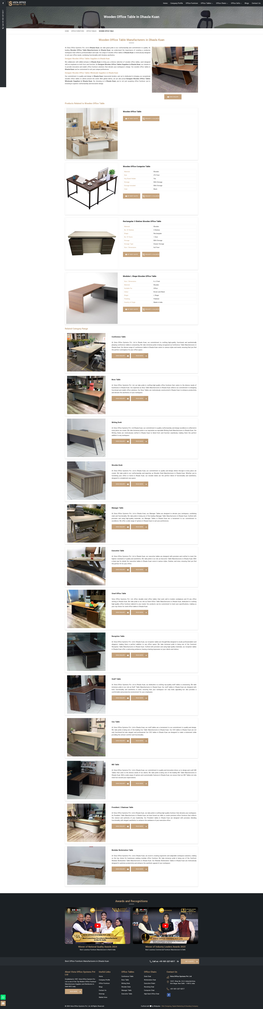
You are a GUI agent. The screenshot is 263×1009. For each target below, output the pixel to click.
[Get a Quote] (3, 1003)
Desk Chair (147, 976)
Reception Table (118, 636)
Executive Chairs (149, 983)
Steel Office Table (119, 593)
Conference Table (119, 337)
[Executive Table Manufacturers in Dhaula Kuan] (86, 566)
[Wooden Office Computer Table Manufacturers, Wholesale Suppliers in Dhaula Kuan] (92, 188)
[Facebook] (3, 3)
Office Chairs (221, 3)
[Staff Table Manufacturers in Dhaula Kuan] (86, 694)
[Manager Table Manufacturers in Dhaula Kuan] (86, 523)
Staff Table (116, 679)
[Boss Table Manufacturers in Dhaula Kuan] (86, 395)
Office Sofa (235, 3)
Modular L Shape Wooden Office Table (139, 276)
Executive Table (118, 551)
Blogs (247, 3)
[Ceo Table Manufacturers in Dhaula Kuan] (86, 737)
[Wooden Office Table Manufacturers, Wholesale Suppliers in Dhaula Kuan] (92, 133)
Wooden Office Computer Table (136, 166)
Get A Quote (189, 961)
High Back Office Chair (151, 994)
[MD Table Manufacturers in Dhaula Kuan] (86, 780)
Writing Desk (117, 422)
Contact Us (256, 3)
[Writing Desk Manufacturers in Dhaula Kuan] (86, 438)
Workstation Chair (150, 980)
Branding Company (191, 1006)
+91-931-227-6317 (177, 989)
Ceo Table (116, 722)
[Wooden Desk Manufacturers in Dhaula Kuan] (86, 480)
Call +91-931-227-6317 (3, 18)
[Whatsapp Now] (3, 997)
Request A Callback (152, 119)
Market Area (103, 997)
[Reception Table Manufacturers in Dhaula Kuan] (86, 652)
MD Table (115, 764)
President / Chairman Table (122, 807)
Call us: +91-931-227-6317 (163, 961)
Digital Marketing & (178, 1006)
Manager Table (117, 508)
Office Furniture (192, 3)
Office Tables (206, 3)
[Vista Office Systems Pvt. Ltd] (27, 3)
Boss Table (116, 379)
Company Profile (176, 3)
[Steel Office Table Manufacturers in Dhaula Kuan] (86, 609)
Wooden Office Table (132, 111)
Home (165, 3)
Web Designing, (167, 1006)
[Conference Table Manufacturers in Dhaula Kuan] (86, 352)
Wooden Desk (117, 465)
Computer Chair (149, 990)
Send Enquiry (120, 356)
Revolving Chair (149, 987)
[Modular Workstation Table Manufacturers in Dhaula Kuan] (86, 865)
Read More (139, 356)
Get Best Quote (132, 119)
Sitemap (101, 994)
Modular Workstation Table (122, 850)
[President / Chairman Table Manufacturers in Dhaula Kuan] (86, 823)
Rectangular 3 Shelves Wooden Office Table (142, 221)
